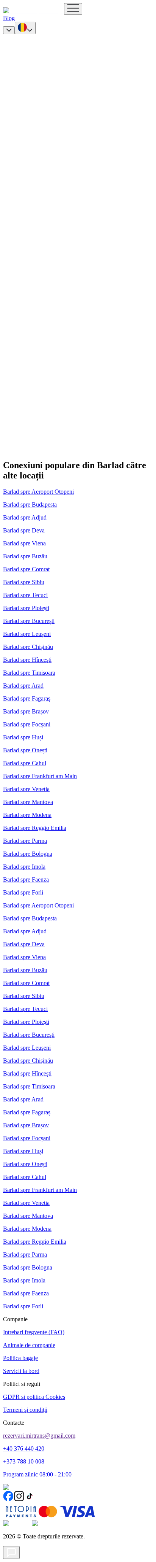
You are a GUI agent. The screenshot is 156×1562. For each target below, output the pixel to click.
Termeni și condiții (25, 1409)
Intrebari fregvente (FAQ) (33, 1332)
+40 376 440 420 (23, 1448)
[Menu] (73, 9)
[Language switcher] (25, 28)
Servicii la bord (21, 1371)
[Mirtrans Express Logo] (33, 10)
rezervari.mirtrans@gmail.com (39, 1435)
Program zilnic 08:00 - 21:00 (37, 1474)
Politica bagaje (20, 1358)
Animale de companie (29, 1345)
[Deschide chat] (11, 1552)
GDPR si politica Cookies (34, 1397)
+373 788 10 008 (23, 1461)
